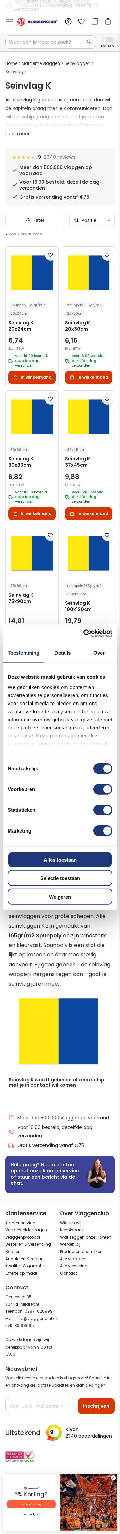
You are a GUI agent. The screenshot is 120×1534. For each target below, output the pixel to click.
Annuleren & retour (23, 1259)
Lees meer (17, 133)
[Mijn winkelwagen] (108, 22)
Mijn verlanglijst (81, 22)
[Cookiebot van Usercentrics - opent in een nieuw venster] (84, 633)
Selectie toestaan (60, 878)
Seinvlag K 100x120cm (78, 606)
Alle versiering (74, 1266)
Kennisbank (72, 1230)
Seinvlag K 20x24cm (20, 325)
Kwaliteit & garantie (25, 1266)
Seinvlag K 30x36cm (20, 462)
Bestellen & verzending (28, 1244)
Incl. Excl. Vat (108, 39)
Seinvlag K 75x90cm (20, 598)
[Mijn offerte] (94, 22)
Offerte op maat (21, 1273)
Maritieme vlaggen (41, 63)
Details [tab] (62, 652)
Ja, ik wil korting (31, 1504)
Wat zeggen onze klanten (85, 1237)
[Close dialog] (113, 1477)
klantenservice (61, 1170)
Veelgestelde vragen (26, 1230)
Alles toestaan (60, 859)
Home (11, 63)
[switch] (102, 789)
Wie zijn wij (70, 1223)
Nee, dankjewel (32, 1514)
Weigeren (60, 896)
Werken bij (70, 1244)
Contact (68, 1273)
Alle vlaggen (72, 1259)
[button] (50, 255)
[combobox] (50, 42)
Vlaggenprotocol (22, 1237)
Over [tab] (99, 652)
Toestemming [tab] (23, 652)
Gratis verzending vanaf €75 (64, 5)
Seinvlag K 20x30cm (77, 325)
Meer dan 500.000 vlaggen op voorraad (63, 1117)
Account (68, 22)
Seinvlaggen (77, 63)
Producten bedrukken (81, 1251)
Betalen (13, 1251)
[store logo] (37, 22)
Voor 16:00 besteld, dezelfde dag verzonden (54, 1131)
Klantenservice (20, 1223)
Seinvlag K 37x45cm (77, 462)
